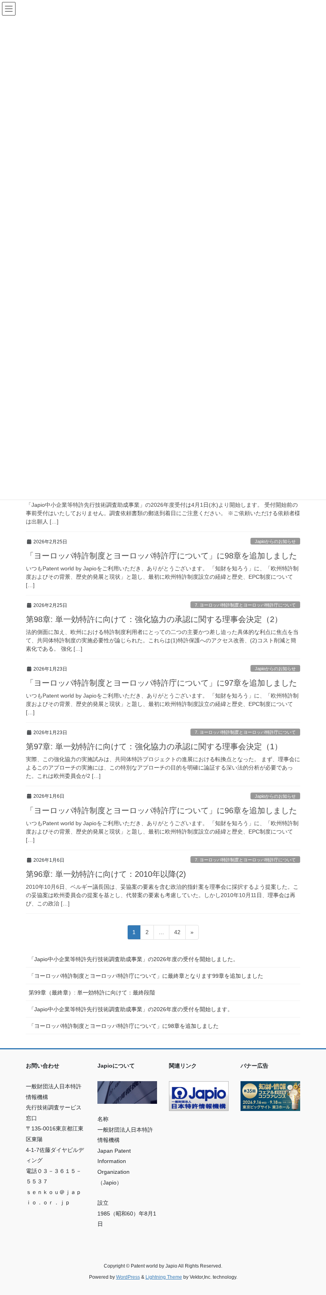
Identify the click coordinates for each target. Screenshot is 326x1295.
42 (177, 934)
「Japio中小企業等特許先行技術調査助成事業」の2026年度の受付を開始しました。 (134, 959)
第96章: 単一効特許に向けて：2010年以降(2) (106, 874)
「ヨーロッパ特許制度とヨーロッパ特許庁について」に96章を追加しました (161, 810)
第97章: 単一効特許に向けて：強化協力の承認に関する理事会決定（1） (154, 746)
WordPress (128, 1277)
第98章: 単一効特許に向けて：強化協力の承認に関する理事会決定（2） (154, 619)
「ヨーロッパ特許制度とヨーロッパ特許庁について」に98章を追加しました (161, 555)
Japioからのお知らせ (275, 541)
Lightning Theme (164, 1277)
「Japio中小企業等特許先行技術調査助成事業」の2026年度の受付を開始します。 (131, 1009)
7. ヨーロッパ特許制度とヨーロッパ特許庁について (245, 605)
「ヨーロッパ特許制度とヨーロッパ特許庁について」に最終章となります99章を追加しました (146, 976)
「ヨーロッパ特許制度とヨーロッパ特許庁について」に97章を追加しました (161, 683)
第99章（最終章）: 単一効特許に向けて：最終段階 (92, 992)
